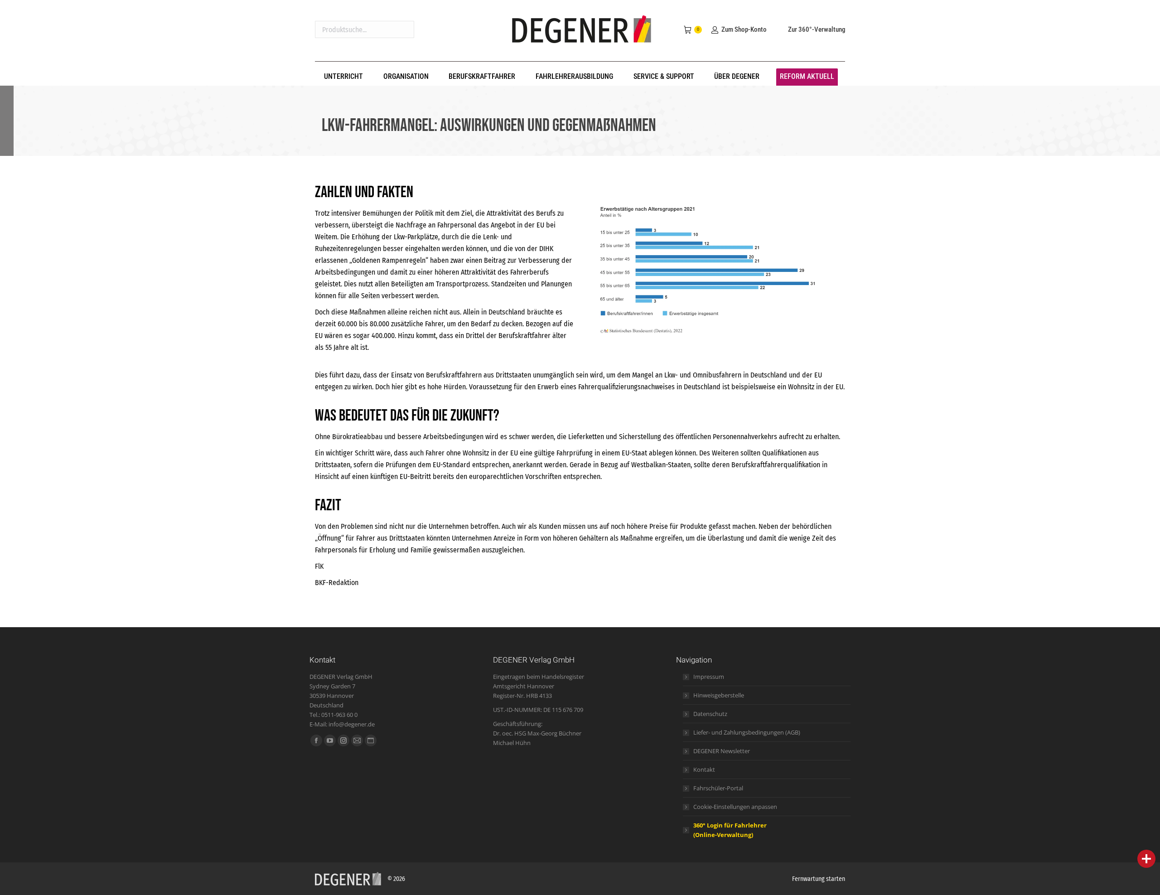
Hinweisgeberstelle (718, 695)
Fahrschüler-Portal (718, 788)
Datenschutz (710, 714)
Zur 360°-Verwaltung (816, 29)
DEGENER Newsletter (721, 751)
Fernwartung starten (818, 879)
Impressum (708, 676)
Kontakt (704, 769)
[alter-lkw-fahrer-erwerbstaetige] (716, 265)
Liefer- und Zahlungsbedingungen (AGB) (746, 732)
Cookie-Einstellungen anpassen (735, 807)
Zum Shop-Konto (743, 29)
